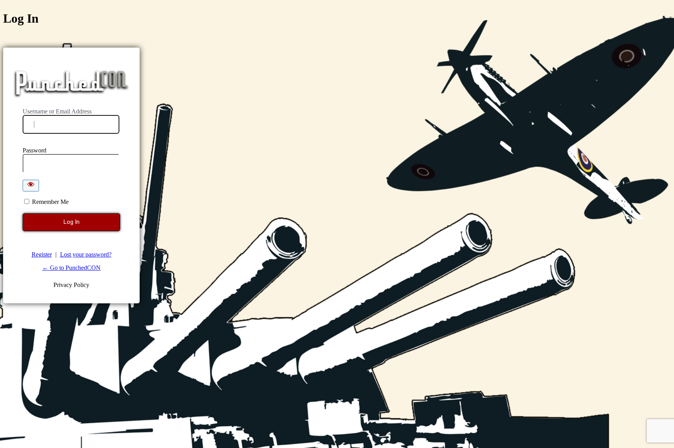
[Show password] (31, 185)
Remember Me (50, 201)
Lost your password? (86, 254)
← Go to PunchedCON (71, 267)
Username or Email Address (57, 111)
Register (42, 254)
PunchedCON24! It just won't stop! (72, 83)
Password (34, 150)
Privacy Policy (71, 285)
